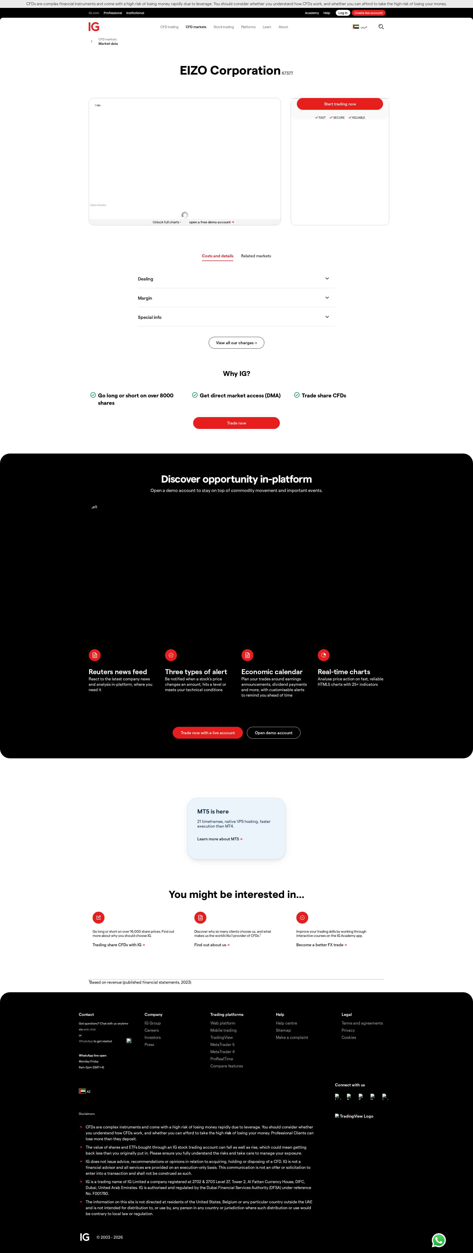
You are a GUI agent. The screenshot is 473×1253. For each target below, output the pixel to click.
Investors (153, 1037)
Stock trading (224, 27)
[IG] (94, 26)
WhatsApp (86, 1041)
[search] (381, 26)
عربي (364, 26)
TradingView (221, 1037)
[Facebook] (362, 1097)
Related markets (256, 255)
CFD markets (196, 27)
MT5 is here (213, 811)
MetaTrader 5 (222, 1044)
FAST (322, 117)
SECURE (339, 117)
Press (149, 1044)
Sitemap (283, 1030)
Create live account (369, 13)
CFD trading (169, 27)
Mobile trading (223, 1030)
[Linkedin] (338, 1097)
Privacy (348, 1030)
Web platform (222, 1023)
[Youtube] (373, 1097)
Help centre (286, 1023)
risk (228, 1132)
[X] (350, 1097)
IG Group (153, 1023)
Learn (267, 27)
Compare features (226, 1065)
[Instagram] (385, 1097)
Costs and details (217, 255)
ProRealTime (221, 1058)
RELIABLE (358, 117)
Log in (343, 13)
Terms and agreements (362, 1023)
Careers (152, 1030)
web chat (89, 1029)
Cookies (349, 1037)
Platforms (248, 27)
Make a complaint (292, 1037)
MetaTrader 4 (222, 1051)
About (283, 27)
